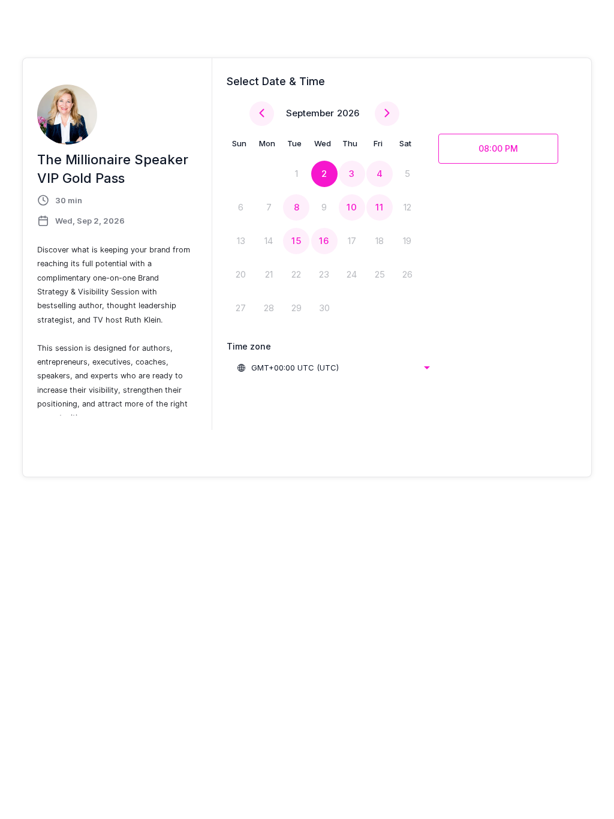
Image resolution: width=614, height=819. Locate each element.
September (310, 113)
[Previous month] (261, 113)
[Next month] (387, 113)
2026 (348, 113)
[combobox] (333, 368)
